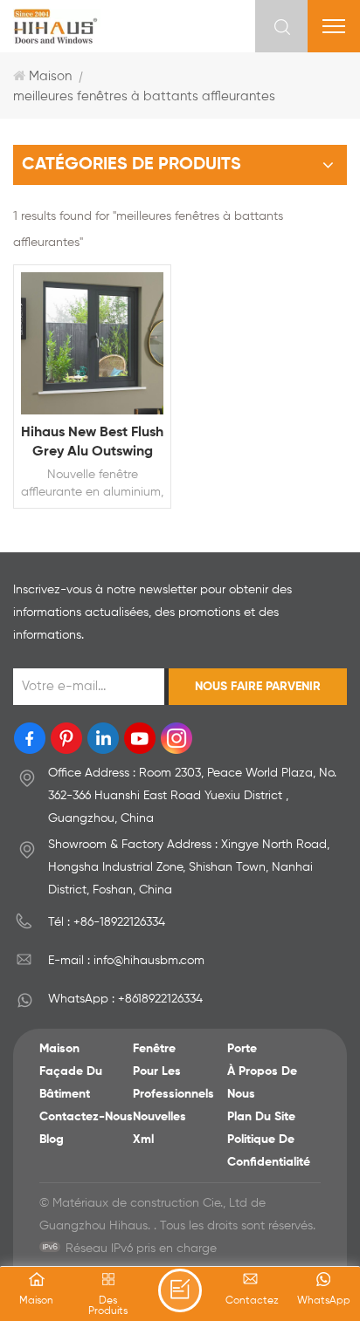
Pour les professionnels (173, 1082)
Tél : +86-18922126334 (106, 922)
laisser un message (180, 1290)
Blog (51, 1139)
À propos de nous (262, 1082)
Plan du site (261, 1117)
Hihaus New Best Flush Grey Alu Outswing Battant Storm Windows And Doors (92, 444)
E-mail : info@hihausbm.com (126, 961)
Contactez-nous (86, 1117)
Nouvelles (159, 1117)
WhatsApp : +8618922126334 (125, 999)
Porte (242, 1049)
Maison (50, 76)
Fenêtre (154, 1049)
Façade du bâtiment (70, 1082)
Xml (143, 1139)
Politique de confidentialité (268, 1150)
